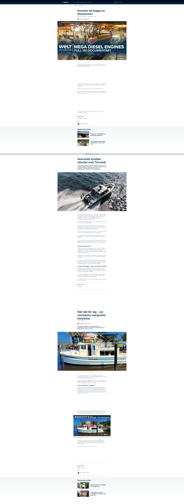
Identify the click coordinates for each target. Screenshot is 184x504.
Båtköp (79, 467)
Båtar (74, 2)
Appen (86, 2)
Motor (85, 118)
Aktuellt (75, 5)
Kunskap (82, 2)
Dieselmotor (80, 118)
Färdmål (77, 2)
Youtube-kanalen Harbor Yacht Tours (90, 446)
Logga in (116, 2)
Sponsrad (79, 286)
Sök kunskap (81, 5)
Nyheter (89, 2)
